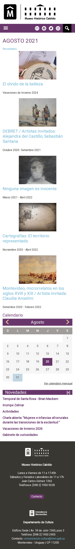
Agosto (37, 322)
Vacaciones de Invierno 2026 (23, 428)
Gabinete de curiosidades (20, 435)
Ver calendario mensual (58, 383)
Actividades (11, 411)
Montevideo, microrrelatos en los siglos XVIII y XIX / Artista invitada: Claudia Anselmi (35, 293)
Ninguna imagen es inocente (30, 188)
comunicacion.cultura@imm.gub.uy (44, 538)
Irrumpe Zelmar (13, 405)
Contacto (36, 496)
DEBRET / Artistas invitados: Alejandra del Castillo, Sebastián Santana (33, 136)
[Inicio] (29, 12)
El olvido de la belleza (23, 84)
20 (47, 361)
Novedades (10, 49)
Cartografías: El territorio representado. (26, 238)
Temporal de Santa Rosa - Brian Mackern (30, 399)
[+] (68, 392)
